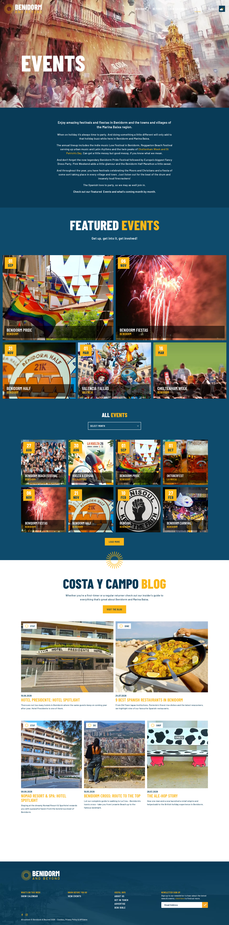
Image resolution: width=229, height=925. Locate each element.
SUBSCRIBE (205, 905)
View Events (74, 896)
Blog (211, 8)
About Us (119, 896)
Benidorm (141, 8)
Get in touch (121, 899)
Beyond (157, 8)
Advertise (119, 903)
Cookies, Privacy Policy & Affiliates (72, 919)
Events (197, 8)
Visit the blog (114, 609)
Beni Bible (119, 907)
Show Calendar (177, 8)
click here (179, 898)
